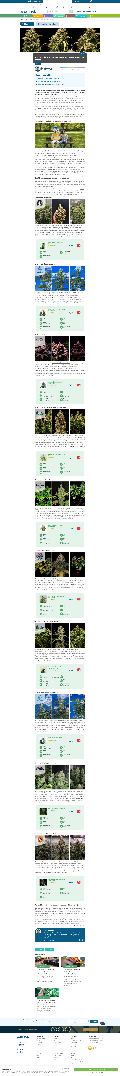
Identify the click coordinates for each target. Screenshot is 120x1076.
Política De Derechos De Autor (76, 1059)
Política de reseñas (74, 1053)
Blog (54, 1040)
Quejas (72, 1057)
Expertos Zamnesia (57, 1055)
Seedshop (49, 949)
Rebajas (38, 1057)
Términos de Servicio (45, 1023)
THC (36, 102)
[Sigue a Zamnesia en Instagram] (20, 1049)
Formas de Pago (74, 1042)
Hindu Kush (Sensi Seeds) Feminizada (58, 225)
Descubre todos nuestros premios (90, 1029)
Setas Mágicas (39, 1049)
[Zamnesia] (32, 11)
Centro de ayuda (74, 1038)
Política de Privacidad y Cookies (77, 1049)
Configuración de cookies (96, 1072)
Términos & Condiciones (75, 1046)
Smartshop (38, 1046)
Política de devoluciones (75, 1051)
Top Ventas (56, 1044)
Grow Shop (38, 1051)
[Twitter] (82, 940)
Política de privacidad (65, 1068)
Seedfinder (56, 1038)
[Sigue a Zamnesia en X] (25, 1049)
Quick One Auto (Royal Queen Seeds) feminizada (59, 435)
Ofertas (37, 1055)
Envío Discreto (56, 1057)
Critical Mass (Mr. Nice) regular (56, 791)
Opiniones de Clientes (58, 1049)
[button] (38, 69)
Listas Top (39, 949)
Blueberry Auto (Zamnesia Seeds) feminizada (64, 720)
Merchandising (39, 1053)
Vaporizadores (39, 1042)
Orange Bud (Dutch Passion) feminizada (53, 508)
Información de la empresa (76, 1040)
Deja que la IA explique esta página (73, 69)
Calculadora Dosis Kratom (93, 1042)
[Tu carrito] (94, 11)
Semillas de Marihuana (40, 1038)
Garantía (72, 1055)
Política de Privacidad (36, 1023)
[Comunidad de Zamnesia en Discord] (22, 1052)
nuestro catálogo (64, 921)
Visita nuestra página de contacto (25, 1045)
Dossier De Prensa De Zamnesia (60, 1051)
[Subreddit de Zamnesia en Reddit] (20, 1052)
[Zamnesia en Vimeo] (22, 1049)
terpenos (82, 189)
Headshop (38, 1040)
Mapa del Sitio (56, 1059)
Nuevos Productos (57, 1042)
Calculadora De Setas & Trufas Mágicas (95, 1040)
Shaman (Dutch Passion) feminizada (61, 363)
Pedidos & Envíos (74, 1044)
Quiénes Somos (56, 1046)
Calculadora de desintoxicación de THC (95, 1038)
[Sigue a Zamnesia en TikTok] (17, 1052)
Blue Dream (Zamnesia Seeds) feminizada (58, 292)
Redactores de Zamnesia (58, 1053)
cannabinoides (77, 171)
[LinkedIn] (80, 940)
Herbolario (38, 1044)
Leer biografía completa (50, 940)
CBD (40, 102)
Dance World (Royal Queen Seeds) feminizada (59, 649)
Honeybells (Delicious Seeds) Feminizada (65, 579)
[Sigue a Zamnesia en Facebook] (17, 1049)
